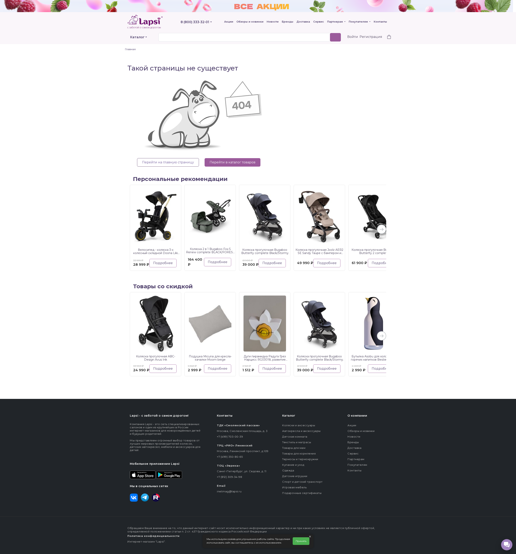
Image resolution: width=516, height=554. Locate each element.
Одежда (288, 470)
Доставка (303, 21)
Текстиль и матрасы (296, 442)
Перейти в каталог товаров (232, 162)
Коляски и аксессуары (298, 425)
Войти (352, 37)
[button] (386, 37)
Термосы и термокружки (300, 459)
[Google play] (169, 474)
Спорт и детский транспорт (302, 481)
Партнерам (335, 21)
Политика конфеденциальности (153, 535)
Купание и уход (293, 464)
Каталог (137, 37)
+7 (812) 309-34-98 (229, 476)
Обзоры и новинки (249, 21)
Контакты (380, 21)
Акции (228, 21)
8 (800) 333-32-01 (195, 22)
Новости (273, 21)
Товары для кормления (299, 453)
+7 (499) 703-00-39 (230, 436)
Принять (301, 541)
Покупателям (359, 21)
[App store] (143, 474)
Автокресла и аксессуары (301, 431)
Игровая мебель (294, 487)
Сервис (318, 21)
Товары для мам (293, 447)
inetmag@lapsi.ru (229, 491)
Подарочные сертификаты (301, 493)
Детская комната (294, 436)
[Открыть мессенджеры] (506, 544)
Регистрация (371, 37)
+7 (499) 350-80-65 (230, 456)
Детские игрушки (294, 476)
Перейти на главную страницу (168, 162)
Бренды (287, 21)
